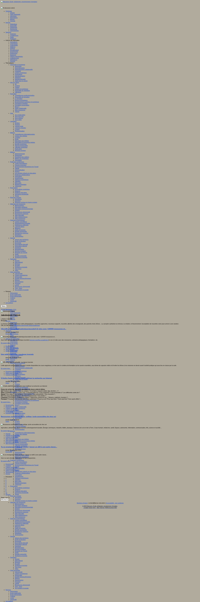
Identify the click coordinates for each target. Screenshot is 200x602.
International (19, 561)
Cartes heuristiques (21, 462)
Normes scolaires (20, 549)
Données (18, 499)
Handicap (18, 546)
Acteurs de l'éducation (12, 339)
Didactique (13, 322)
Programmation (20, 429)
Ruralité (17, 564)
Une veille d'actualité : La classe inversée (17, 354)
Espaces (17, 489)
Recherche (13, 327)
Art (16, 382)
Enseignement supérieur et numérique (27, 400)
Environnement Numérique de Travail (26, 465)
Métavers (18, 526)
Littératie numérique (21, 445)
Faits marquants (15, 313)
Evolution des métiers (12, 413)
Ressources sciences (21, 512)
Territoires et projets (21, 556)
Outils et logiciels (20, 528)
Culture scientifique (21, 520)
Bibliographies (19, 504)
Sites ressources (20, 408)
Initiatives (18, 376)
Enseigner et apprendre (13, 371)
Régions (17, 562)
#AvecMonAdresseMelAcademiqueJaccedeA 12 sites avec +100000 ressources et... (33, 329)
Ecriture (17, 421)
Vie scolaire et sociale (22, 588)
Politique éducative (21, 491)
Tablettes (17, 480)
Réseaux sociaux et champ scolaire (26, 501)
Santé (17, 552)
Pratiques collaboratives (22, 473)
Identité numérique (21, 442)
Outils (12, 335)
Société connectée (21, 554)
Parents (12, 360)
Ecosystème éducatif (21, 543)
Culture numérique (21, 371)
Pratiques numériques (17, 460)
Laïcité (17, 583)
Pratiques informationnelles (14, 411)
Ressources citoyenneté (22, 510)
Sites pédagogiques (21, 515)
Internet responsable (21, 444)
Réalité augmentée (21, 530)
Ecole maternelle (15, 593)
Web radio (18, 481)
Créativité (18, 369)
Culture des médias (21, 434)
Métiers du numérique (22, 457)
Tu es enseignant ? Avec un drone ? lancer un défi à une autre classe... (29, 447)
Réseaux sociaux (20, 449)
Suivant (8, 494)
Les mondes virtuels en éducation (25, 471)
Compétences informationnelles (25, 433)
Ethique (17, 578)
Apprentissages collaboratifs (24, 368)
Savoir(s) (8, 330)
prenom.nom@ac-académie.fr (39, 340)
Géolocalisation (20, 468)
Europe (17, 559)
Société (12, 536)
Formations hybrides (21, 402)
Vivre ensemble (15, 570)
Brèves (12, 318)
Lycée (12, 598)
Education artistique (21, 505)
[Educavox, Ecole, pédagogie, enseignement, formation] (19, 2)
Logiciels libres (19, 525)
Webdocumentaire (20, 483)
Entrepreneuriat (20, 452)
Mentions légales (82, 503)
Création (8, 466)
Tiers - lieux (18, 586)
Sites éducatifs (19, 514)
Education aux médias (22, 439)
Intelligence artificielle (21, 523)
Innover (8, 321)
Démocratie (18, 575)
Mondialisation (19, 548)
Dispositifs (9, 334)
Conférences (14, 334)
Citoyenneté (18, 572)
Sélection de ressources (17, 502)
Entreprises (13, 352)
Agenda (12, 319)
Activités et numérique (12, 435)
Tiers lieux (18, 567)
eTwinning (18, 484)
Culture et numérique (21, 387)
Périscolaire (14, 591)
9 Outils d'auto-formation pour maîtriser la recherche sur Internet (26, 378)
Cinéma (17, 384)
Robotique (18, 533)
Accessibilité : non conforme (115, 503)
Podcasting (18, 475)
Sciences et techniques (17, 518)
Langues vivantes (20, 426)
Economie (18, 541)
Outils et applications (12, 470)
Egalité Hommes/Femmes (23, 577)
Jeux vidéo (18, 418)
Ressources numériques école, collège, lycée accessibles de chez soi (28, 416)
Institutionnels (14, 356)
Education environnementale (24, 507)
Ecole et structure (20, 539)
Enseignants (9, 346)
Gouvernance (19, 580)
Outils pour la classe (21, 379)
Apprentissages (20, 366)
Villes (16, 569)
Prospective (14, 486)
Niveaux (8, 590)
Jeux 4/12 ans (19, 415)
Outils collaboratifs (20, 407)
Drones (8, 474)
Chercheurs (14, 342)
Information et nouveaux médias (25, 441)
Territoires (13, 557)
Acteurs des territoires (21, 538)
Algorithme (18, 497)
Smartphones (19, 476)
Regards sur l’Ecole (21, 551)
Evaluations (18, 373)
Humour (17, 423)
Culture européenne (21, 573)
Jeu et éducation (20, 413)
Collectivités (14, 343)
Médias (12, 431)
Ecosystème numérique (22, 488)
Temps (17, 494)
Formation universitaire (22, 403)
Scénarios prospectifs (21, 492)
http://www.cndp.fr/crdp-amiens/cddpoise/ (27, 325)
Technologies (19, 535)
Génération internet (21, 544)
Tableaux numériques (21, 478)
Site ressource (10, 349)
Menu (4, 306)
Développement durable (22, 522)
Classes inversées (20, 463)
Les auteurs (9, 601)
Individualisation (20, 374)
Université (13, 599)
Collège (12, 596)
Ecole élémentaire (16, 595)
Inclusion (17, 582)
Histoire (17, 509)
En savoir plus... (6, 343)
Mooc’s (17, 405)
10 (6, 493)
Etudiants (8, 407)
